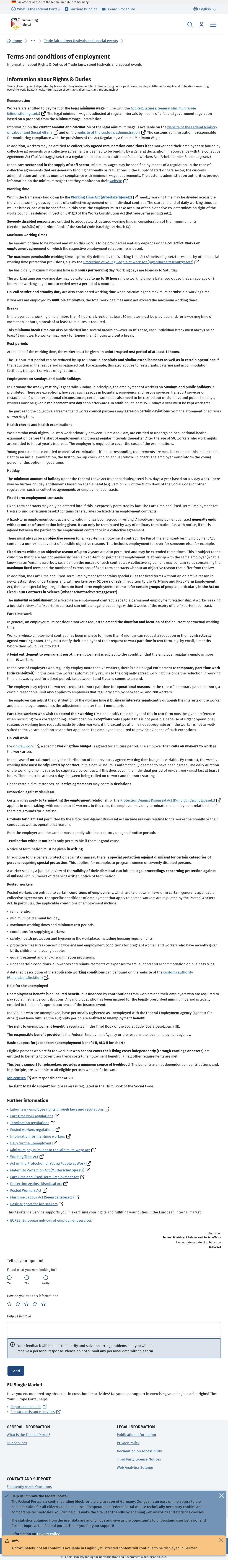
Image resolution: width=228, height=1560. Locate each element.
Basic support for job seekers (34, 1204)
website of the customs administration (108, 132)
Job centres (16, 1078)
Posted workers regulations (32, 1129)
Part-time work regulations (31, 1116)
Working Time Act (24, 1157)
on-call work (23, 746)
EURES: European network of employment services (51, 1220)
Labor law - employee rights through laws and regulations (56, 1109)
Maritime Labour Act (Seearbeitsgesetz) (42, 1197)
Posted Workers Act (25, 1190)
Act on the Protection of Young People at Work (47, 1163)
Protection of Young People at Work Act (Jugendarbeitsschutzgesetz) (138, 262)
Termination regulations (29, 1123)
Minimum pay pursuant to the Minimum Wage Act (50, 1150)
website (116, 181)
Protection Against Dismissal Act (36, 1184)
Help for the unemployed (30, 1143)
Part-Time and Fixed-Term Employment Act (44, 1177)
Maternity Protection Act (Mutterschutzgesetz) (47, 1170)
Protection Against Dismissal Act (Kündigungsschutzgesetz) (167, 800)
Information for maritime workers (37, 1136)
